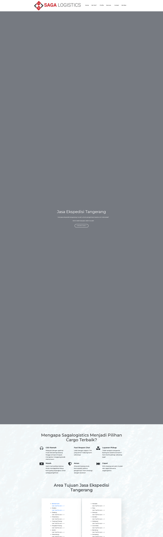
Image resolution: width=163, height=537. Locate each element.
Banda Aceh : (56, 503)
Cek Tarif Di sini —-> (58, 506)
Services (108, 5)
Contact (116, 5)
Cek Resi (123, 5)
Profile (102, 5)
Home (87, 5)
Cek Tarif (93, 5)
